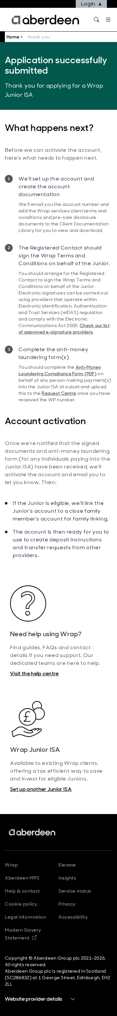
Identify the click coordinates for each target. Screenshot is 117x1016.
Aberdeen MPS (22, 878)
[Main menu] (108, 19)
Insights (67, 878)
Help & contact (22, 891)
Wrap (11, 865)
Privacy (67, 904)
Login (88, 3)
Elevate (67, 865)
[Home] (32, 832)
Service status (74, 891)
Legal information (25, 917)
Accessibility (73, 917)
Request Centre (59, 393)
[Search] (96, 19)
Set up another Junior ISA (41, 789)
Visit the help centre (34, 673)
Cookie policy (21, 904)
